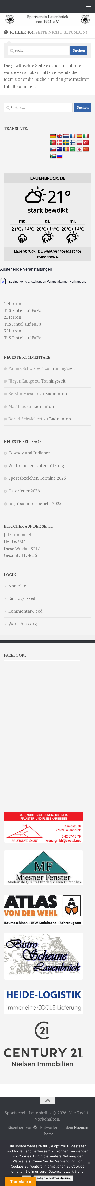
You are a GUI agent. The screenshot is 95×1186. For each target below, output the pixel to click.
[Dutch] (66, 135)
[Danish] (59, 142)
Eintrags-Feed (21, 598)
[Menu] (88, 6)
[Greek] (59, 149)
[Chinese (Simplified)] (86, 149)
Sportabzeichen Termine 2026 (37, 478)
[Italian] (86, 135)
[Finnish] (73, 142)
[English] (59, 135)
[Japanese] (79, 149)
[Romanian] (66, 149)
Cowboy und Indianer (29, 453)
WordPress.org (22, 624)
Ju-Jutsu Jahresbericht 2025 (34, 503)
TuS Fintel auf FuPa (22, 310)
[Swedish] (66, 142)
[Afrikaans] (53, 156)
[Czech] (53, 149)
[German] (53, 135)
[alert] (47, 281)
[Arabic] (73, 149)
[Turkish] (86, 142)
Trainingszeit (62, 368)
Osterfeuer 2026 (24, 491)
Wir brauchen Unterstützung (36, 465)
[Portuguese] (53, 142)
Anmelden (18, 586)
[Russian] (59, 156)
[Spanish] (79, 135)
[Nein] (88, 1162)
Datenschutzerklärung (53, 1178)
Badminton (56, 393)
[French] (73, 135)
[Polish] (79, 142)
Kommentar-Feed (25, 611)
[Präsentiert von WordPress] (35, 1128)
